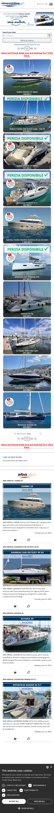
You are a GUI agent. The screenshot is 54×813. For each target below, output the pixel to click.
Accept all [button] (14, 801)
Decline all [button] (39, 801)
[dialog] (27, 788)
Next (50, 19)
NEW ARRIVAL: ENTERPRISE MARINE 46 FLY (19, 613)
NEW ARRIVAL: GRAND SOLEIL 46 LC (17, 679)
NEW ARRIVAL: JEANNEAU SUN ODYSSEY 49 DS (21, 481)
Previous (4, 19)
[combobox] (47, 767)
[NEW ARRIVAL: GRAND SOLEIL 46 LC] (27, 700)
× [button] (51, 767)
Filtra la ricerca (27, 40)
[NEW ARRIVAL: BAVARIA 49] (27, 568)
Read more (17, 780)
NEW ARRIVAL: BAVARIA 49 (13, 547)
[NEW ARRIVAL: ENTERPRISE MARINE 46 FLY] (27, 634)
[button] (27, 808)
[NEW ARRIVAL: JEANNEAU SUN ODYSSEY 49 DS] (27, 501)
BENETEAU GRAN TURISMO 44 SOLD (17, 746)
